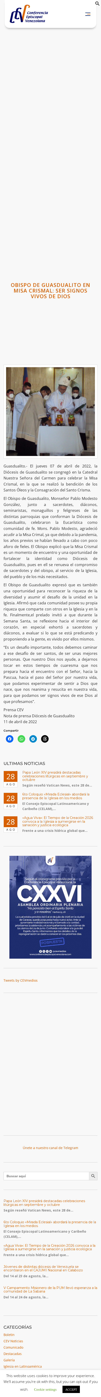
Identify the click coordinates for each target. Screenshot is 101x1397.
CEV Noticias (13, 1341)
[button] (97, 4)
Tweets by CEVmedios (21, 980)
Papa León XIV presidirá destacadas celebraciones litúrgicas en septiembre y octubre (55, 776)
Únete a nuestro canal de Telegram (50, 1148)
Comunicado (13, 1347)
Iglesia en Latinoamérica (23, 1366)
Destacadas (13, 1353)
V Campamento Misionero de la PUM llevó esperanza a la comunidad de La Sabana (50, 1289)
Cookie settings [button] (45, 1389)
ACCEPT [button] (71, 1389)
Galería (9, 1360)
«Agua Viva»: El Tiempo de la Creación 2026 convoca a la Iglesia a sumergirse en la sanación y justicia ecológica (57, 821)
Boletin (9, 1334)
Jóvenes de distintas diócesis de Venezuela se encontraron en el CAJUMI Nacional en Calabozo (43, 1268)
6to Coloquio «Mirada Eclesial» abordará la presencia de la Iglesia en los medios (55, 796)
